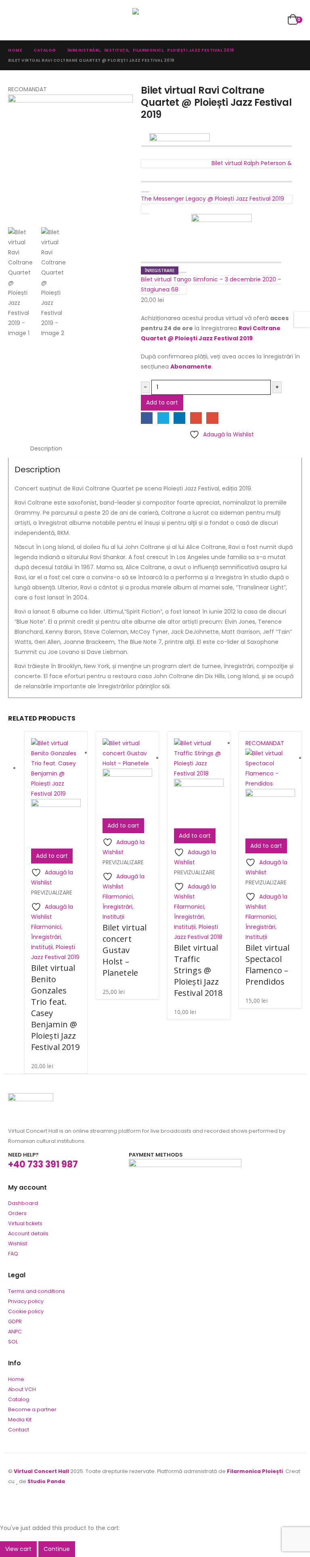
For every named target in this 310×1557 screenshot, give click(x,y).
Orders (17, 1213)
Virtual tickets (25, 1223)
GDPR (15, 1321)
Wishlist (17, 1243)
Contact (18, 1429)
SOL (13, 1341)
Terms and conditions (36, 1291)
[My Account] (274, 20)
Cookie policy (26, 1311)
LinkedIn (179, 418)
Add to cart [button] (52, 856)
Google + (196, 418)
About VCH (22, 1389)
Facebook (147, 418)
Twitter (163, 418)
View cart (18, 1549)
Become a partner (32, 1409)
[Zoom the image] (30, 1098)
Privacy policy (26, 1301)
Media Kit (19, 1419)
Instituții (42, 947)
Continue (57, 1549)
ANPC (15, 1331)
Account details (28, 1233)
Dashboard (23, 1203)
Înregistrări (46, 937)
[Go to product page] (56, 793)
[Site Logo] (155, 20)
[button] (15, 20)
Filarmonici (46, 927)
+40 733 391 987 (43, 1164)
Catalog (18, 1399)
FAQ (13, 1253)
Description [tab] (46, 448)
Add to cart (162, 402)
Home (16, 1379)
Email (212, 418)
